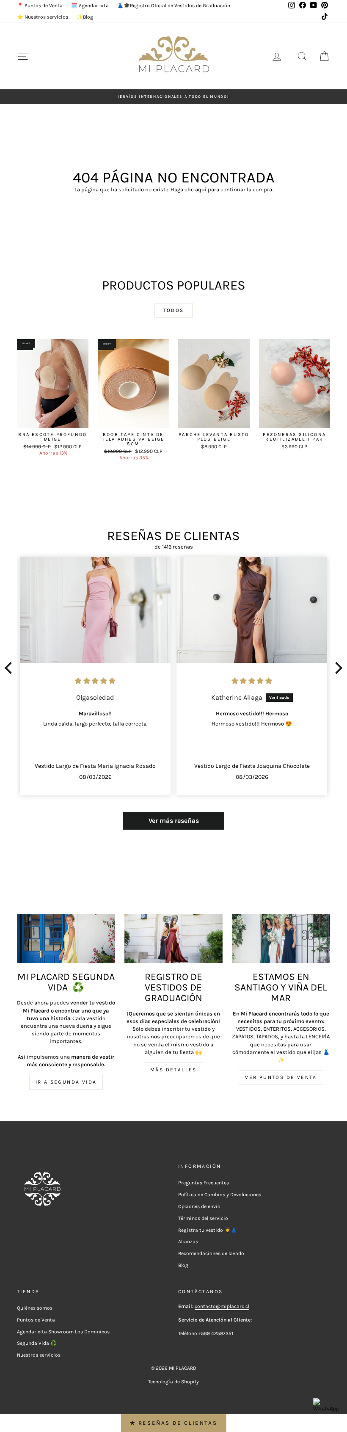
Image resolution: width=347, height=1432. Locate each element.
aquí (201, 189)
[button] (11, 668)
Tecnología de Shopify (173, 1382)
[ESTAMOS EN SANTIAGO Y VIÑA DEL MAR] (281, 938)
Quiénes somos (34, 1308)
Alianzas (188, 1241)
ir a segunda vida (66, 1082)
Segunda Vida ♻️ (37, 1343)
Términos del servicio (203, 1218)
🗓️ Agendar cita (90, 5)
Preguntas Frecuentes (203, 1183)
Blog (183, 1265)
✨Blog (85, 17)
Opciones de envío (199, 1206)
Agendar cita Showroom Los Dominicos (63, 1332)
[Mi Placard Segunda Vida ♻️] (66, 938)
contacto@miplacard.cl (222, 1306)
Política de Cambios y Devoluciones (219, 1194)
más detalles (173, 1070)
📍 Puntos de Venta (40, 5)
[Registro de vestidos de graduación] (173, 938)
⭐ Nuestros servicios (42, 17)
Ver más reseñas (174, 821)
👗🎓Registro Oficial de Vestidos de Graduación (173, 5)
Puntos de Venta (36, 1320)
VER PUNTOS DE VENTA (281, 1077)
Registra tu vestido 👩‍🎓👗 (207, 1230)
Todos (173, 310)
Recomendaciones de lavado (211, 1253)
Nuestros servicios (39, 1355)
